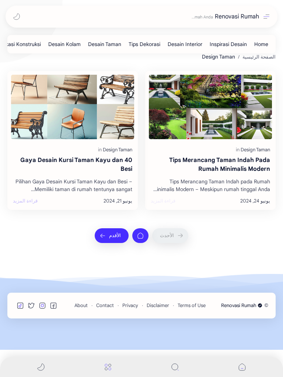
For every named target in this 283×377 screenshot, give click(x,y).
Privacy (130, 305)
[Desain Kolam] (64, 44)
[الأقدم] (112, 235)
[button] (16, 16)
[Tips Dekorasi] (144, 44)
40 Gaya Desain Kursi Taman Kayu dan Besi (76, 164)
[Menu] (108, 366)
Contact (105, 305)
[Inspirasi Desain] (228, 44)
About (81, 305)
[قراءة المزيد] (163, 201)
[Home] (261, 44)
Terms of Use (192, 305)
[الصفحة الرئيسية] (140, 235)
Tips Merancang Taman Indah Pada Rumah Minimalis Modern (219, 164)
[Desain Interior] (185, 44)
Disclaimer (158, 305)
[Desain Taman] (104, 44)
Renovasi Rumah (237, 16)
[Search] (175, 366)
